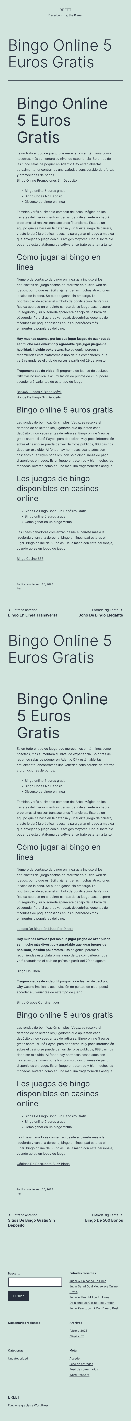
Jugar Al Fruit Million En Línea (89, 1297)
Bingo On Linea (28, 971)
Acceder (75, 1358)
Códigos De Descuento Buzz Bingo (43, 1164)
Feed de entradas (81, 1364)
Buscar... (14, 1273)
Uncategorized (18, 1358)
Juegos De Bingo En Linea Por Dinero (45, 929)
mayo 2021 (76, 1336)
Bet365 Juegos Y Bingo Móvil (39, 392)
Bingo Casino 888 (30, 559)
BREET (65, 10)
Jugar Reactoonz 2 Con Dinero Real (93, 1308)
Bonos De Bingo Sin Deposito (39, 397)
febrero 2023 (78, 1330)
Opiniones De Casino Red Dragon (92, 1302)
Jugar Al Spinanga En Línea (87, 1281)
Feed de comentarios (83, 1369)
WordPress (41, 1405)
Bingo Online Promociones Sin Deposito (47, 180)
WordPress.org (79, 1374)
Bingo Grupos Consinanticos (38, 1002)
